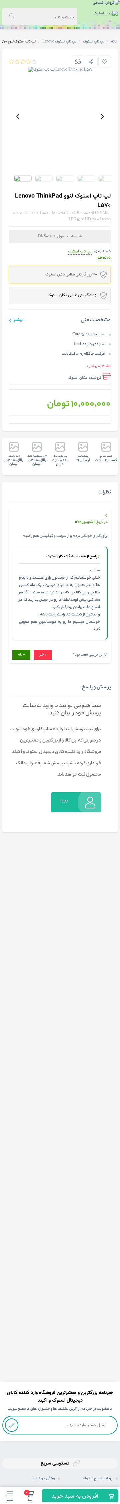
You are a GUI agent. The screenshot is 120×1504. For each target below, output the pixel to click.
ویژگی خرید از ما (43, 1479)
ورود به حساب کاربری (62, 804)
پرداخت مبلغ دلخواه (97, 1479)
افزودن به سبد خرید (75, 1496)
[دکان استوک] (106, 14)
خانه (114, 42)
